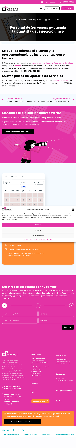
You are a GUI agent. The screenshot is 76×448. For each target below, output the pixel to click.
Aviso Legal (50, 239)
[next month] (42, 183)
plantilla (18, 66)
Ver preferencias (38, 236)
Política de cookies (28, 239)
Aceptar (38, 225)
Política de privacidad (40, 239)
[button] (73, 209)
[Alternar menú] (41, 8)
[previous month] (38, 183)
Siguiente (68, 327)
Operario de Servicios (61, 80)
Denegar (38, 230)
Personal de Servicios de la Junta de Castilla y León (52, 63)
